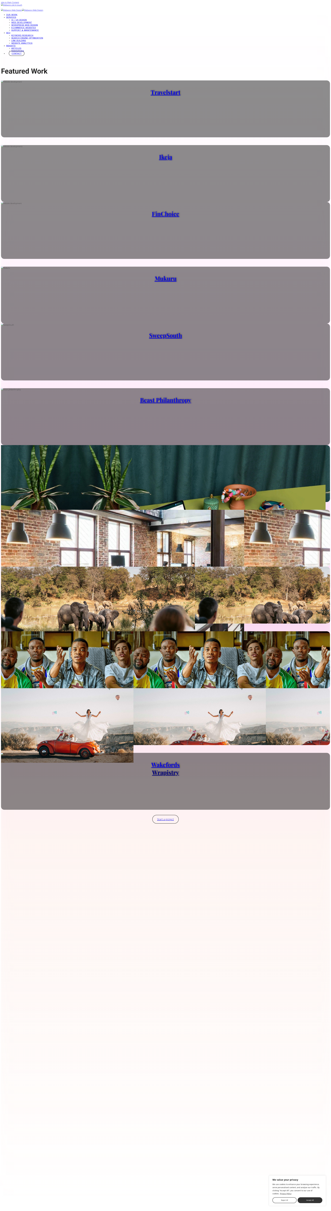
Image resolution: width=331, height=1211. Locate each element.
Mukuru (165, 278)
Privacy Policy (285, 1193)
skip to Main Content (10, 2)
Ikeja (165, 157)
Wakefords (165, 764)
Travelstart (165, 92)
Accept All (310, 1200)
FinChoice (165, 214)
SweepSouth (165, 335)
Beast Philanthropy (165, 400)
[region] (297, 1190)
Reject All (284, 1200)
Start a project (165, 819)
